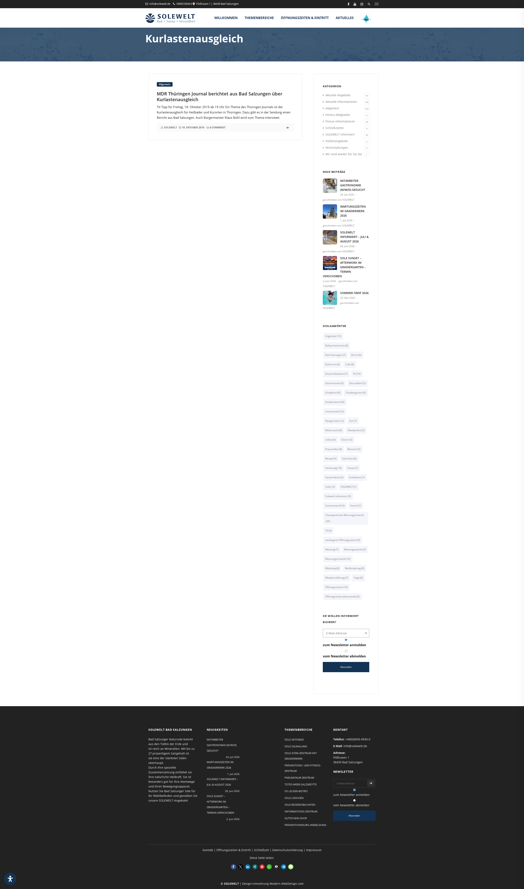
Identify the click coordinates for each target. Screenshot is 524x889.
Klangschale (334, 421)
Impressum (314, 850)
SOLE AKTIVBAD (294, 739)
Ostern (346, 439)
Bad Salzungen (335, 355)
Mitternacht (333, 430)
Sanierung (333, 468)
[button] (233, 866)
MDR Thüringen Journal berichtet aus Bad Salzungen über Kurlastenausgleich (219, 96)
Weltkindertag (354, 568)
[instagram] (361, 4)
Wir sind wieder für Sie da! (343, 154)
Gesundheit (357, 383)
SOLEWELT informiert (340, 134)
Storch (355, 505)
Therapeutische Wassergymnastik (344, 518)
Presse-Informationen (340, 121)
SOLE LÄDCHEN (294, 798)
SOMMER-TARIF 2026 (354, 293)
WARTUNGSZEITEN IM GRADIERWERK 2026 (353, 211)
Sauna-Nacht (334, 477)
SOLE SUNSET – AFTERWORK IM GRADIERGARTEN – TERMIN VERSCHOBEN (344, 267)
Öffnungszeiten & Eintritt (305, 18)
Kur (353, 421)
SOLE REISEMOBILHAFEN (300, 804)
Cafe (349, 364)
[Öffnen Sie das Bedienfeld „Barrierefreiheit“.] (10, 879)
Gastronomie (334, 383)
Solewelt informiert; (338, 496)
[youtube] (354, 4)
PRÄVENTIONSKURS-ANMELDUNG (305, 825)
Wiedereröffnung (336, 577)
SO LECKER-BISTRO (296, 791)
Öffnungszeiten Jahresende (342, 596)
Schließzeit (357, 477)
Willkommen (226, 18)
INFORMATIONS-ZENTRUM (301, 811)
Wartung (332, 549)
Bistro (356, 355)
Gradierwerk (334, 402)
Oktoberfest (356, 430)
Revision (354, 449)
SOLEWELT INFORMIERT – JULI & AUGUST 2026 (354, 236)
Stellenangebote (336, 141)
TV (328, 530)
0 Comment (218, 127)
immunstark (334, 411)
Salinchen (349, 458)
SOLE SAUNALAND (296, 746)
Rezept (331, 458)
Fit (357, 374)
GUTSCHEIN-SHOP (296, 818)
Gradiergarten (356, 392)
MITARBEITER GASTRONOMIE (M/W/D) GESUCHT (352, 185)
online (330, 439)
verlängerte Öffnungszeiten (342, 540)
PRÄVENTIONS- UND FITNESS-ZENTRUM (303, 768)
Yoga (358, 577)
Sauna (352, 468)
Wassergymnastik (337, 559)
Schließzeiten (334, 128)
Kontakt (208, 850)
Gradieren (332, 392)
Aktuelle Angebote (337, 95)
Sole (330, 487)
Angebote (333, 336)
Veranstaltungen (336, 147)
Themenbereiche (259, 18)
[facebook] (348, 4)
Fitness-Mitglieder (337, 115)
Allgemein (165, 84)
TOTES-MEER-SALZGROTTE (301, 784)
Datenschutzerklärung (287, 850)
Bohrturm (332, 364)
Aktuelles (345, 18)
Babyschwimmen (336, 345)
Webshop (332, 568)
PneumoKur (333, 449)
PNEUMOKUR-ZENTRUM (299, 777)
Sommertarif (335, 505)
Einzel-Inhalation (336, 374)
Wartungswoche (355, 549)
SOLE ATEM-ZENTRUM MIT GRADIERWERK (301, 755)
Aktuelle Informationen (341, 102)
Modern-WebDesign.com (287, 884)
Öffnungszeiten (336, 587)
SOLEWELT (348, 487)
